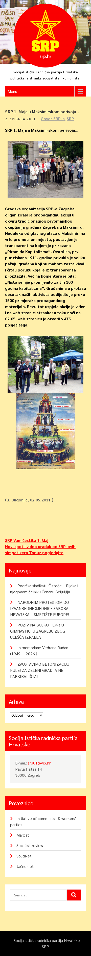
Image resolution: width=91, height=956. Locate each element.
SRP (70, 118)
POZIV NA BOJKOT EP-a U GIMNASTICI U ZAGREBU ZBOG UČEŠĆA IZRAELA (37, 631)
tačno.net (25, 866)
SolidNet (24, 855)
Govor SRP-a (53, 118)
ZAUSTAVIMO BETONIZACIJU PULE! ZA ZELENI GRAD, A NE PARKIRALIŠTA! (39, 670)
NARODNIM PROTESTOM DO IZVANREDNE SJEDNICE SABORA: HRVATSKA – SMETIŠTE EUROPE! (40, 608)
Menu (12, 91)
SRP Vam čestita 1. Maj (26, 540)
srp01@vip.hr (39, 763)
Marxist (22, 835)
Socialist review (29, 845)
